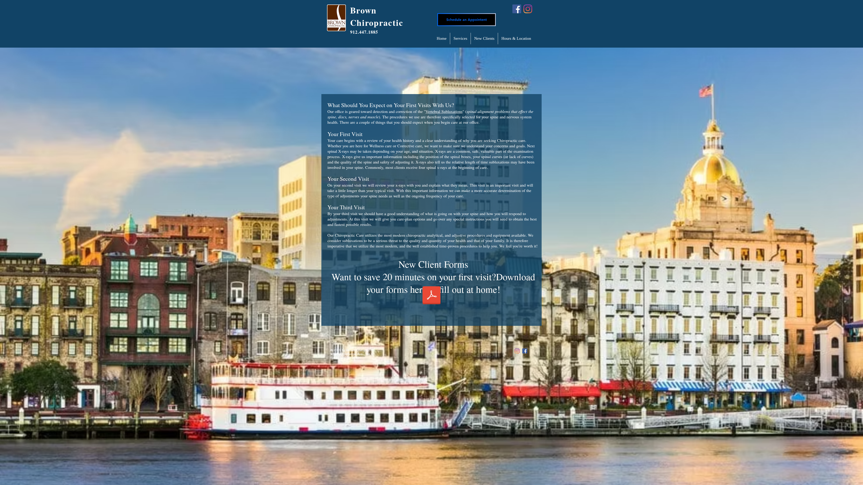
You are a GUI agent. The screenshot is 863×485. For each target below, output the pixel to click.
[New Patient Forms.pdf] (431, 296)
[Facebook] (516, 8)
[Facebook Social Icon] (524, 350)
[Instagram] (527, 8)
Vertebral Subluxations (444, 111)
